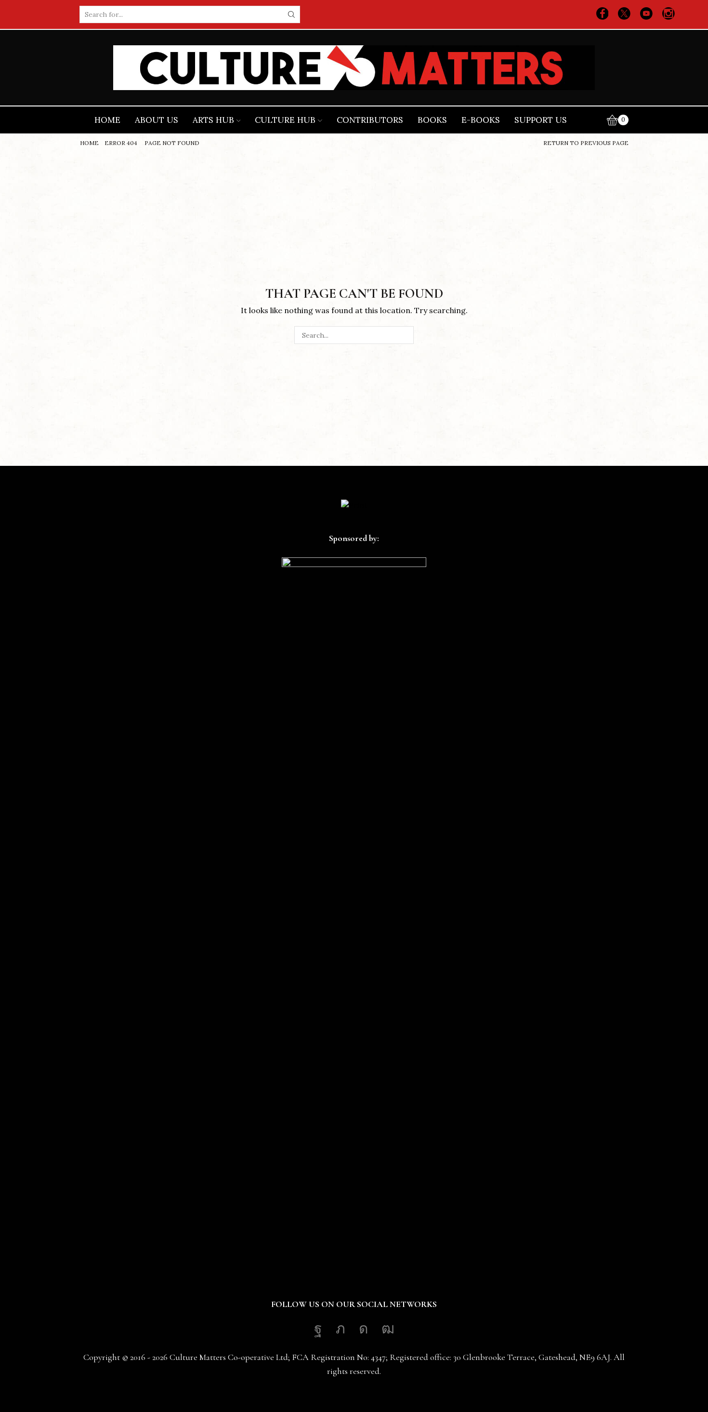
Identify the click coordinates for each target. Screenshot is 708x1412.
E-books (480, 120)
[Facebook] (602, 14)
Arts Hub (213, 120)
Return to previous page (586, 143)
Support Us (540, 120)
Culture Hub (285, 120)
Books (432, 120)
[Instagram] (668, 14)
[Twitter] (624, 14)
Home (107, 120)
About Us (156, 120)
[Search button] (291, 14)
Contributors (370, 120)
